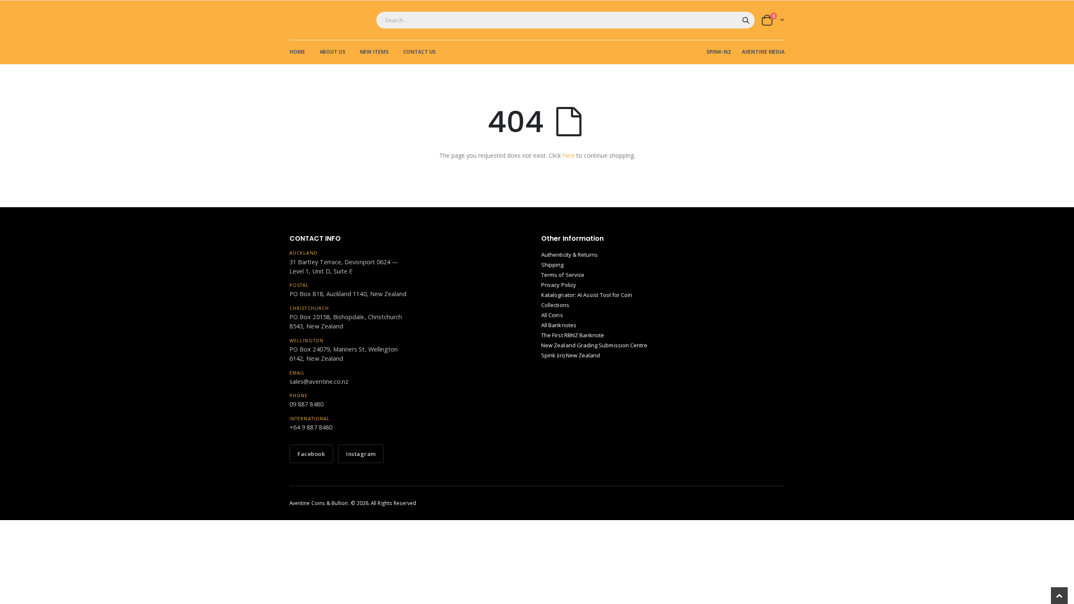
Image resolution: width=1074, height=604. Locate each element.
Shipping (552, 264)
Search (746, 20)
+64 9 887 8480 (310, 427)
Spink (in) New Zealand (570, 355)
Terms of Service (562, 275)
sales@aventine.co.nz (318, 381)
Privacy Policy (558, 285)
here (569, 155)
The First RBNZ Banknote (573, 335)
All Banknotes (558, 325)
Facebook (311, 454)
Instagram (361, 454)
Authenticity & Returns (569, 254)
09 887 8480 (306, 404)
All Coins (552, 315)
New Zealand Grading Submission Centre (594, 345)
